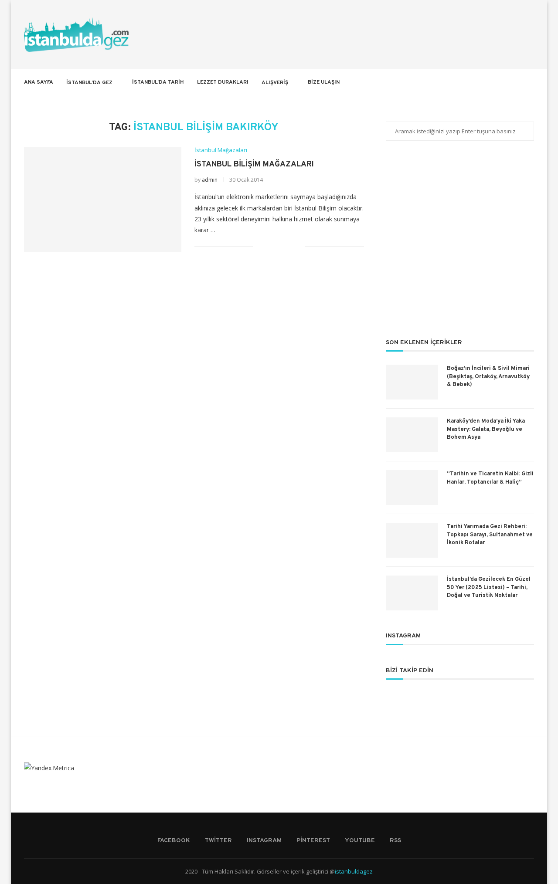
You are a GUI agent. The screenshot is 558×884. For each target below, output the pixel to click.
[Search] (529, 82)
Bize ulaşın (324, 82)
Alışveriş (275, 82)
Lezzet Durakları (222, 82)
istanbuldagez (354, 871)
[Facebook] (471, 82)
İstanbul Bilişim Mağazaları (254, 164)
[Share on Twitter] (280, 246)
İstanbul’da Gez (89, 82)
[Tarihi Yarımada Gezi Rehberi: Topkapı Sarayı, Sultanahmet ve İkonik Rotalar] (412, 540)
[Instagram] (489, 82)
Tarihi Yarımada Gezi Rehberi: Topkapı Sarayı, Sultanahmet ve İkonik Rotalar (490, 534)
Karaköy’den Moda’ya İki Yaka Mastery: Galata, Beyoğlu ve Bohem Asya (486, 429)
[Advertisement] (460, 245)
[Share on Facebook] (271, 246)
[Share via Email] (298, 246)
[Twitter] (480, 82)
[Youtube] (508, 82)
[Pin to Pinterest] (289, 246)
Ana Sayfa (38, 82)
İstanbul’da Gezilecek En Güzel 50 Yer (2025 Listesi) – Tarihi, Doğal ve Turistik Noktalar (489, 587)
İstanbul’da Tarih (158, 82)
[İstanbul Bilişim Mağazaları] (102, 199)
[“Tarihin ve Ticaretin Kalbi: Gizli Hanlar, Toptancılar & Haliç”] (412, 487)
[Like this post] (260, 246)
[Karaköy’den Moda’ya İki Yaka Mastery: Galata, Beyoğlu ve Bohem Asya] (412, 434)
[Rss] (517, 82)
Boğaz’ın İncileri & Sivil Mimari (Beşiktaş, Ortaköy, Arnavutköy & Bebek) (488, 376)
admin (210, 179)
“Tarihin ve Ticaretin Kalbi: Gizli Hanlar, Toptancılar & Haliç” (490, 478)
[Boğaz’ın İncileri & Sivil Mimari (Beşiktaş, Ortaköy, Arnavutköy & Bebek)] (412, 382)
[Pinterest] (499, 82)
